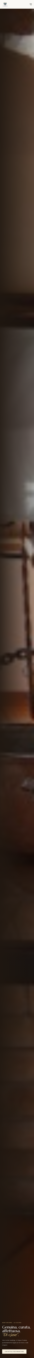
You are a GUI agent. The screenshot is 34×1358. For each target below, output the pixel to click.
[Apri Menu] (30, 4)
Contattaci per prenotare (14, 1351)
